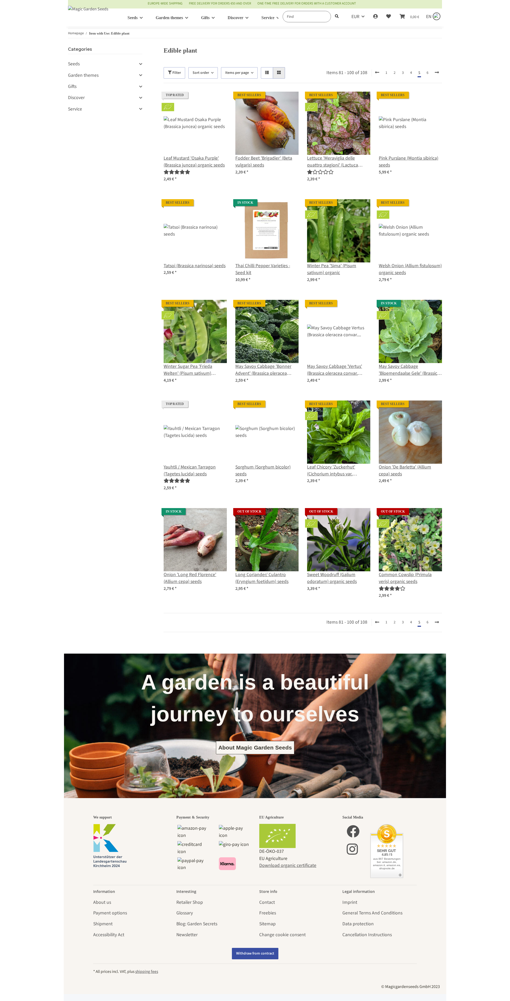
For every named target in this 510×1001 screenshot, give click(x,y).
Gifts (72, 86)
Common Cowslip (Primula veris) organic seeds (405, 578)
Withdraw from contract (255, 953)
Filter (176, 72)
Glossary (184, 913)
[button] (375, 17)
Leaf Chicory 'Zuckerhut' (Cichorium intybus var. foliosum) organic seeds (331, 471)
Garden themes (83, 75)
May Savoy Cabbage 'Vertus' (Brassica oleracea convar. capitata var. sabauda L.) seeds (337, 370)
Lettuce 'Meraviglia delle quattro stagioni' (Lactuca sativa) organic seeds (332, 162)
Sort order (201, 72)
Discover (76, 97)
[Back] (377, 73)
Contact (267, 902)
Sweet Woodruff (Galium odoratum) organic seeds (332, 578)
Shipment (103, 924)
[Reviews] (177, 172)
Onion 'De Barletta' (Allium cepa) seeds (405, 470)
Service (75, 109)
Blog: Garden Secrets (196, 924)
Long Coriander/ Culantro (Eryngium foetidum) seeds (261, 578)
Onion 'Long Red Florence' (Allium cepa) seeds (190, 578)
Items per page (237, 72)
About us (102, 902)
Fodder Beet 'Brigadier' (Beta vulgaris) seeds (263, 161)
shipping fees (146, 971)
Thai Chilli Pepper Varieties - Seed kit (262, 269)
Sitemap (267, 924)
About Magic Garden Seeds (255, 747)
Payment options (110, 913)
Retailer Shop (189, 902)
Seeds (74, 64)
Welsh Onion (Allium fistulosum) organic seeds (410, 269)
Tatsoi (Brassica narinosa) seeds (195, 265)
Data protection (358, 924)
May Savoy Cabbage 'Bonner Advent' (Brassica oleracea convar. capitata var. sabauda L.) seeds (264, 370)
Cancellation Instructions (367, 934)
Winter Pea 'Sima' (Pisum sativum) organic (331, 269)
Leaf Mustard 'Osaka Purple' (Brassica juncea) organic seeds (194, 161)
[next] (437, 73)
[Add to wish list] (218, 101)
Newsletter (187, 934)
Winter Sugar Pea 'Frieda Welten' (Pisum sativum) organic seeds (188, 370)
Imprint (349, 902)
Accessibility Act (108, 934)
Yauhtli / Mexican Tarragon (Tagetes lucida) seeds (190, 470)
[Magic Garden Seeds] (88, 14)
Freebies (267, 913)
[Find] (337, 16)
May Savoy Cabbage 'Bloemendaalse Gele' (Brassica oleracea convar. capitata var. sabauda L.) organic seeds (409, 370)
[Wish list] (388, 17)
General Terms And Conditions (372, 913)
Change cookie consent (282, 934)
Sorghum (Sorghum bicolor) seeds (263, 470)
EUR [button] (355, 16)
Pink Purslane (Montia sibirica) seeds (408, 161)
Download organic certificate (287, 865)
